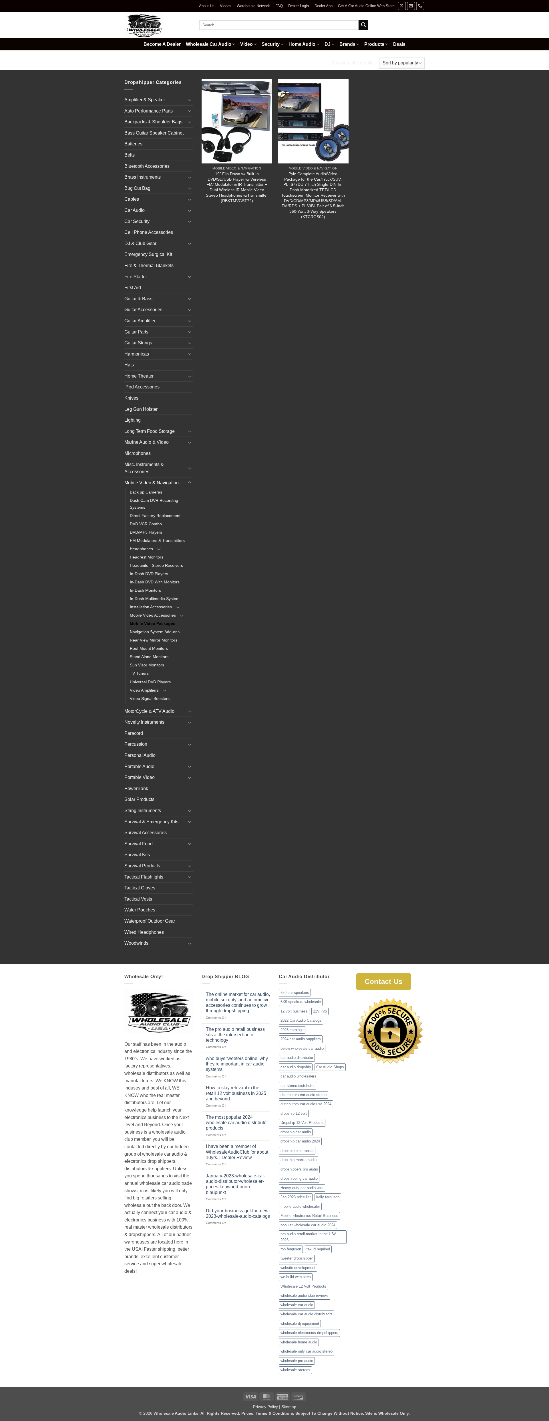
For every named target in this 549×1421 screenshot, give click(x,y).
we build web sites (296, 1277)
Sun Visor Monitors (147, 665)
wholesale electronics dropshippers (309, 1333)
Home (131, 63)
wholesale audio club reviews (305, 1295)
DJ (328, 44)
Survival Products (142, 865)
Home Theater (139, 376)
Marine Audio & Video (146, 442)
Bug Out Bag (137, 188)
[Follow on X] (402, 6)
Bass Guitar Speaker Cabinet (154, 133)
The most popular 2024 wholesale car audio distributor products (237, 1122)
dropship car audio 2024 (300, 1141)
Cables (131, 199)
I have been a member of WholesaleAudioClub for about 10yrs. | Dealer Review (237, 1152)
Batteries (133, 143)
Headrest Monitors (146, 557)
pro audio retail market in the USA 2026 (309, 1237)
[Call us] (420, 6)
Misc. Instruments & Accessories (144, 468)
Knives (131, 398)
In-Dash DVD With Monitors (155, 582)
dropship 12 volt (294, 1113)
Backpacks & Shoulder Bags (153, 121)
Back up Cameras (146, 492)
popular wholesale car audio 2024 (308, 1225)
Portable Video (139, 777)
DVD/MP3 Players (146, 532)
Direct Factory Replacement (155, 515)
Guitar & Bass (138, 298)
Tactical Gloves (139, 887)
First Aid (132, 287)
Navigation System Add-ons (155, 631)
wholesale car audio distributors (307, 1314)
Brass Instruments (142, 177)
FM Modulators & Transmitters (157, 540)
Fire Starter (135, 276)
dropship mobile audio (299, 1160)
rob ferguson (291, 1249)
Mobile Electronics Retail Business (309, 1215)
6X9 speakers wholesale (301, 1002)
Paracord (133, 733)
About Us (206, 6)
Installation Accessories (151, 607)
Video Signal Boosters (150, 698)
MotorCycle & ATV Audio (149, 711)
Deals (399, 44)
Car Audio (134, 210)
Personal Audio (140, 755)
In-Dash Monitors (145, 590)
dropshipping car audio (299, 1178)
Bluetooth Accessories (147, 166)
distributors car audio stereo (304, 1095)
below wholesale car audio (302, 1048)
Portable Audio (139, 766)
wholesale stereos (295, 1370)
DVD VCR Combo (146, 524)
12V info (320, 1011)
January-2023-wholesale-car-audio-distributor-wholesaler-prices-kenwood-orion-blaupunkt (235, 1184)
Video (246, 44)
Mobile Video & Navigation (176, 63)
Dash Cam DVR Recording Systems (154, 503)
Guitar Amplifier (140, 320)
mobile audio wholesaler (300, 1206)
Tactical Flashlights (143, 877)
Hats (129, 364)
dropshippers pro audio (299, 1169)
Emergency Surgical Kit (148, 254)
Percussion (135, 744)
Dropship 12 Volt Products (302, 1122)
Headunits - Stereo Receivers (156, 565)
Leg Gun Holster (141, 409)
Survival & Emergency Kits (151, 821)
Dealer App (324, 6)
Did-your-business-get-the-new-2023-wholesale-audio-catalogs (238, 1213)
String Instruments (142, 810)
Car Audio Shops (330, 1067)
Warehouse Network (253, 6)
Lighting (132, 420)
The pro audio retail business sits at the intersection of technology (235, 1035)
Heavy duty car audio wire (302, 1188)
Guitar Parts (136, 331)
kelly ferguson (327, 1197)
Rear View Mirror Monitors (153, 640)
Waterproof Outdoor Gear (149, 921)
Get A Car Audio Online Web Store (366, 6)
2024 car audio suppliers (301, 1039)
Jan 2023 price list (296, 1197)
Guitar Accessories (143, 309)
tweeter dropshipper (297, 1258)
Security (271, 44)
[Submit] (363, 25)
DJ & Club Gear (140, 243)
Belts (129, 155)
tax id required (318, 1249)
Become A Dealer (162, 44)
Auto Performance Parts (148, 110)
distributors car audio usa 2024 (306, 1104)
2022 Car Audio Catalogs (301, 1020)
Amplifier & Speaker (144, 99)
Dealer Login (298, 6)
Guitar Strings (138, 342)
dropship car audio (296, 1132)
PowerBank (136, 788)
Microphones (137, 453)
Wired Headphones (144, 932)
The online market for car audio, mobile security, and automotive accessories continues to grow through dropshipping (238, 1002)
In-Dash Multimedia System (155, 598)
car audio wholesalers (298, 1076)
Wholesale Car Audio (208, 44)
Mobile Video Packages (152, 623)
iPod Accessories (142, 386)
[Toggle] (189, 99)
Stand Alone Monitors (149, 656)
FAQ (279, 6)
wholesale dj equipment (300, 1323)
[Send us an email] (411, 6)
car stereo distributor (298, 1085)
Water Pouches (139, 909)
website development (298, 1268)
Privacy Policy (265, 1406)
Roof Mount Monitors (149, 648)
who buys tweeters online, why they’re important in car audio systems (237, 1064)
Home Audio (302, 44)
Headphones (141, 548)
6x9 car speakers (295, 992)
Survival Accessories (145, 832)
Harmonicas (136, 354)
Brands (347, 44)
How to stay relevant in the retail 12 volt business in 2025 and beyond (236, 1093)
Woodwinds (136, 943)
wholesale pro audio (297, 1361)
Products (374, 44)
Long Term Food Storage (149, 431)
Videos (225, 6)
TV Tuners (139, 673)
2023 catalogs (292, 1030)
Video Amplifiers (144, 690)
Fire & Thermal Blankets (149, 265)
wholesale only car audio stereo (307, 1351)
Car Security (137, 221)
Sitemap (288, 1406)
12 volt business (294, 1011)
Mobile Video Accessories (153, 615)
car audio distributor (297, 1057)
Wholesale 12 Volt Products (303, 1286)
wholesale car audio (297, 1305)
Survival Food (138, 843)
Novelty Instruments (144, 722)
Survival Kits (137, 854)
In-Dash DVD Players (149, 573)
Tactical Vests (138, 899)
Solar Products (139, 799)
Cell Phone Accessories (148, 232)
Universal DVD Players (150, 682)
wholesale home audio (299, 1342)
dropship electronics (297, 1150)
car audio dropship (296, 1067)
